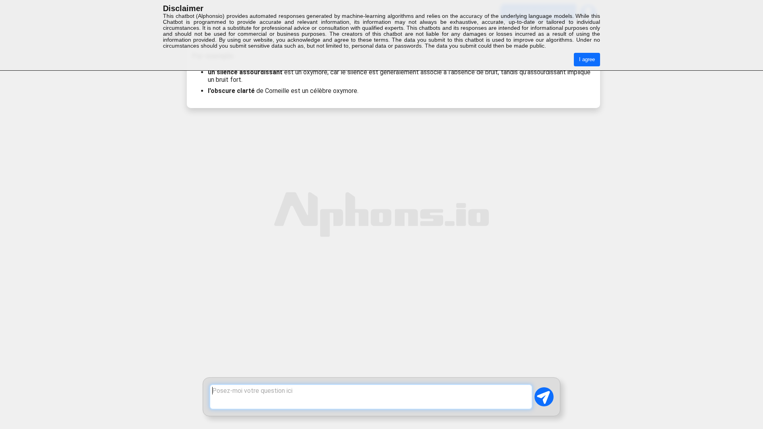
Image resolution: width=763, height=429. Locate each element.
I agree (587, 59)
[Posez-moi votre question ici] (371, 397)
